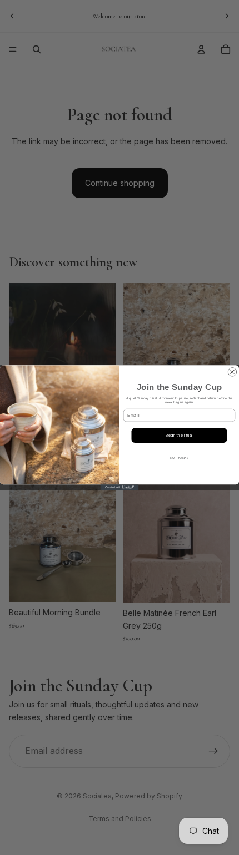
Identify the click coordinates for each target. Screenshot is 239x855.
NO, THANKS (179, 457)
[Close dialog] (232, 371)
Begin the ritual (179, 435)
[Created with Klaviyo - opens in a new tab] (120, 487)
